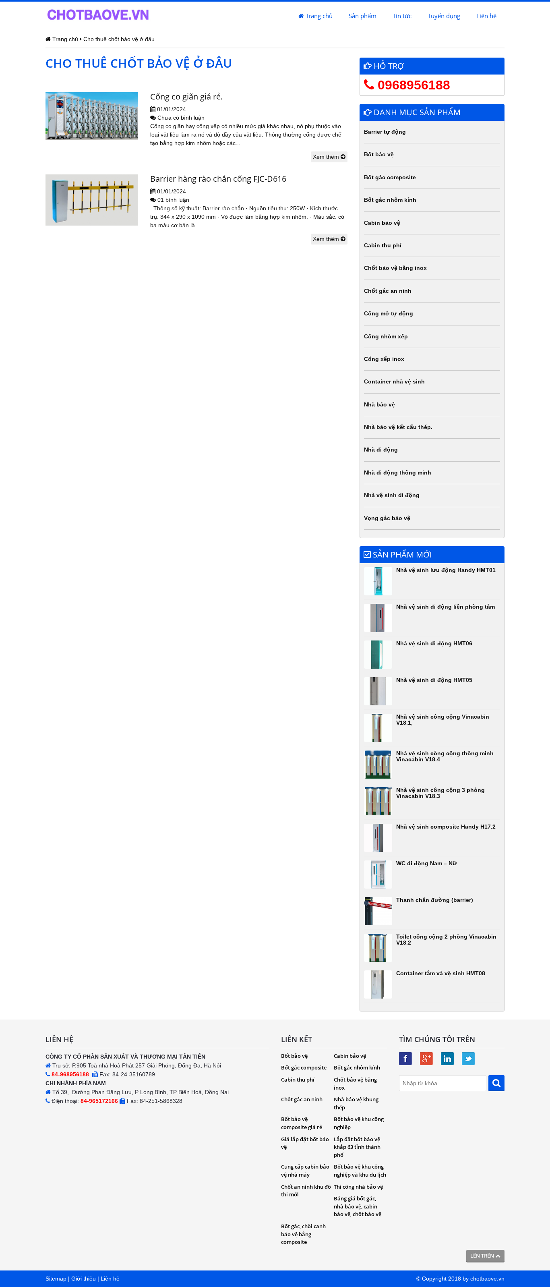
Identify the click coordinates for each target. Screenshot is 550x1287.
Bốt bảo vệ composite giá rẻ (301, 1123)
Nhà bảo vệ (379, 404)
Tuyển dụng (444, 16)
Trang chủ (318, 16)
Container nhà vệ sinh (394, 381)
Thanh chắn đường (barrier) (434, 900)
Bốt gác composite (390, 177)
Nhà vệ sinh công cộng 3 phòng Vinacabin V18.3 (440, 793)
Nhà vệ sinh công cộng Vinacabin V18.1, (442, 719)
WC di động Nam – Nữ (426, 863)
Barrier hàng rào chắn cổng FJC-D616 (218, 178)
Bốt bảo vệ (379, 154)
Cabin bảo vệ (382, 223)
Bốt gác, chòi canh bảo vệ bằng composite (303, 1234)
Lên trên (482, 1255)
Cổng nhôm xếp (386, 336)
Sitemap (55, 1278)
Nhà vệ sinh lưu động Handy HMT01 (446, 570)
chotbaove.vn (487, 1278)
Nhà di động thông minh (397, 472)
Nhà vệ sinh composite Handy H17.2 (446, 826)
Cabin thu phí (382, 245)
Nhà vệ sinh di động (392, 495)
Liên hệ (486, 16)
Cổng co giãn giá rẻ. (186, 96)
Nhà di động (381, 449)
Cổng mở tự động (388, 313)
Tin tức (402, 16)
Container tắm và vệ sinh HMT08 (440, 973)
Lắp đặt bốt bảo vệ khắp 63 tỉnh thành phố (357, 1147)
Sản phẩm (362, 16)
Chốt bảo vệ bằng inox (395, 268)
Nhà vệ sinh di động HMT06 (434, 643)
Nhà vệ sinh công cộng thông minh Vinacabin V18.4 (445, 756)
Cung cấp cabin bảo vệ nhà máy (305, 1170)
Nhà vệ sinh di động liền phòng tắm (445, 606)
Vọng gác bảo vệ (387, 518)
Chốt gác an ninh (387, 291)
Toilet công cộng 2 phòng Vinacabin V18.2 (446, 939)
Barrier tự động (385, 131)
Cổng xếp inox (384, 359)
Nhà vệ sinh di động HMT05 (434, 680)
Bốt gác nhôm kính (390, 200)
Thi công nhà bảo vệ (358, 1186)
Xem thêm (327, 156)
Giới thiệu (83, 1278)
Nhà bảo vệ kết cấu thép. (398, 427)
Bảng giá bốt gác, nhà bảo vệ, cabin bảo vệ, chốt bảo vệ (357, 1206)
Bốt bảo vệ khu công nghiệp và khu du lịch (360, 1170)
